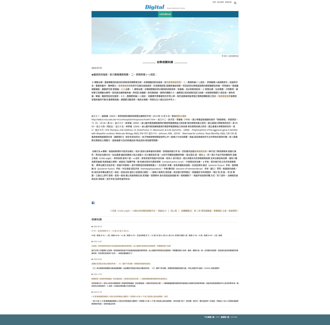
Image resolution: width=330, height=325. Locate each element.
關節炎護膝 (181, 116)
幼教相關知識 (233, 56)
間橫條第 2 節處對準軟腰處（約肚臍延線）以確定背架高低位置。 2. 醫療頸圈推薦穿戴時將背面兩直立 (129, 279)
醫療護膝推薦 (174, 82)
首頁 (225, 56)
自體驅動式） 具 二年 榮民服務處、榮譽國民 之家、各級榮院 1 (209, 210)
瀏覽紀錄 (228, 2)
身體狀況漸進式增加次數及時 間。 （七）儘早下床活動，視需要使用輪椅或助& (121, 263)
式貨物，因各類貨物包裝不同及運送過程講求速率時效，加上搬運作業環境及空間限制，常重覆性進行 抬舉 (131, 246)
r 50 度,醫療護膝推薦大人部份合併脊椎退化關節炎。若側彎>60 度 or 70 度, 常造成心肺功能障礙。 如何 (130, 296)
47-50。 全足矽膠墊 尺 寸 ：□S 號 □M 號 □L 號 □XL (110, 231)
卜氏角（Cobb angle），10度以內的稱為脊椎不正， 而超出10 (138, 210)
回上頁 (174, 210)
